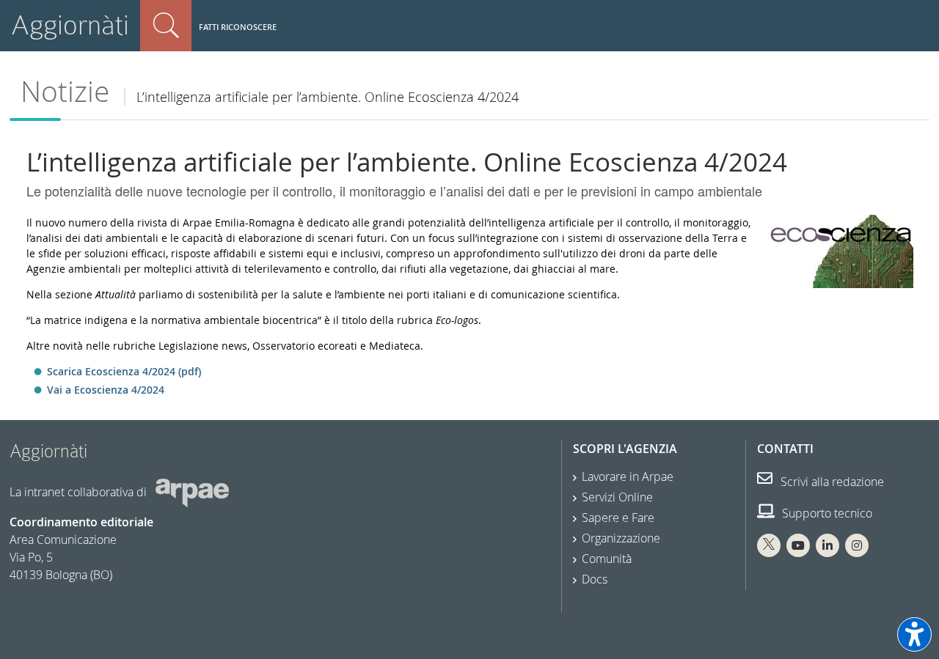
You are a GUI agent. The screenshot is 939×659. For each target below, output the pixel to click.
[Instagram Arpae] (857, 545)
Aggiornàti (70, 25)
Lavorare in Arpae (627, 476)
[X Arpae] (769, 545)
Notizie (65, 91)
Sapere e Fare (618, 517)
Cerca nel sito (165, 25)
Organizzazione (621, 538)
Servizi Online (617, 497)
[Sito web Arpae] (192, 492)
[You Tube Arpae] (798, 545)
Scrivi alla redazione (831, 482)
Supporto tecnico (825, 513)
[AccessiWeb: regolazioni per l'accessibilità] (914, 634)
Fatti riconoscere (238, 26)
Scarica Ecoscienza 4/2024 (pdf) (124, 371)
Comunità (607, 559)
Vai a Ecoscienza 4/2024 (105, 390)
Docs (594, 579)
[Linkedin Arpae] (827, 545)
